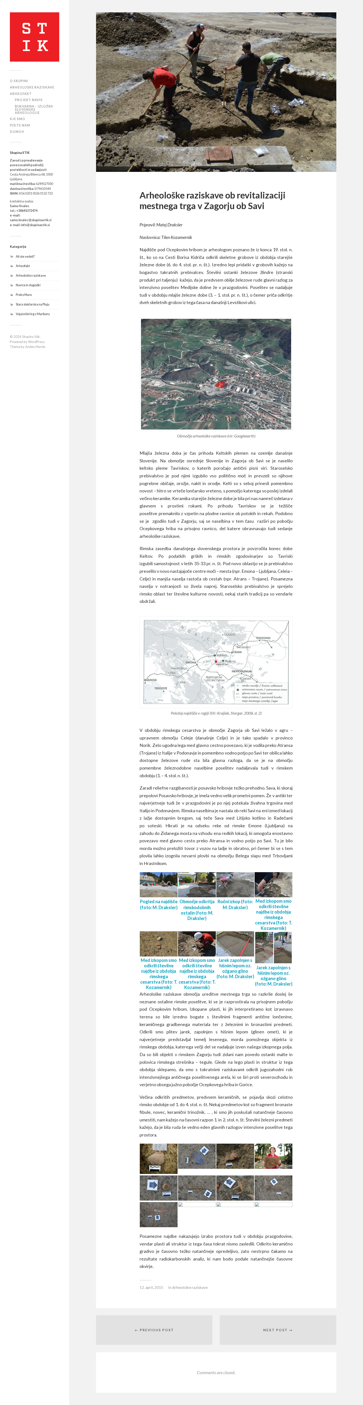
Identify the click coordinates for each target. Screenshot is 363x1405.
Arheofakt (23, 266)
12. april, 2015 (151, 1287)
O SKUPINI (19, 81)
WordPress (36, 342)
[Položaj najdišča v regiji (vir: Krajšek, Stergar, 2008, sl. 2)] (216, 662)
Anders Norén (35, 347)
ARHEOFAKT (21, 94)
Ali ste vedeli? (25, 256)
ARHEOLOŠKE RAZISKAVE (32, 87)
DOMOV (17, 132)
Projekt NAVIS (29, 100)
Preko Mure (24, 295)
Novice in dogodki (28, 285)
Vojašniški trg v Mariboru (33, 314)
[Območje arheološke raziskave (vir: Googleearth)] (216, 374)
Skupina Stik (31, 337)
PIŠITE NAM (20, 125)
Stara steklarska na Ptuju (32, 304)
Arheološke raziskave (31, 275)
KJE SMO (17, 119)
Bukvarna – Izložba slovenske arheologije (34, 109)
